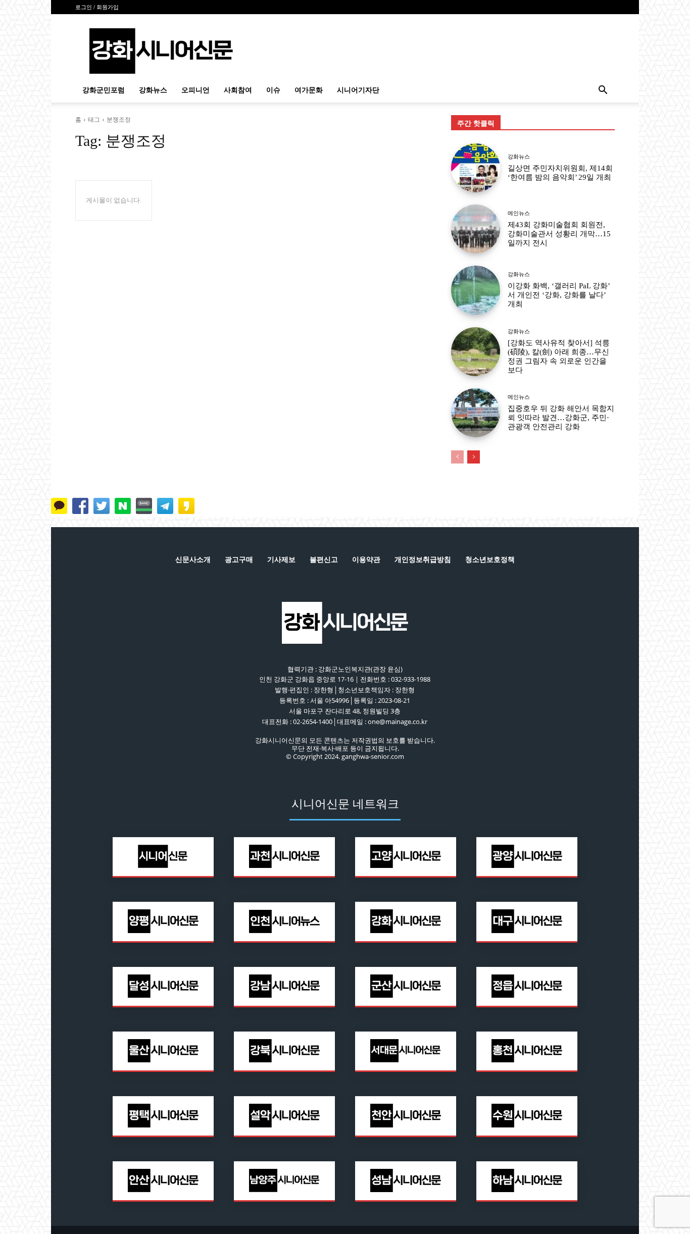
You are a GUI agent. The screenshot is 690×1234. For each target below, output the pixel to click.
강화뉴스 (153, 90)
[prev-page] (457, 457)
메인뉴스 (519, 213)
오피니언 (195, 90)
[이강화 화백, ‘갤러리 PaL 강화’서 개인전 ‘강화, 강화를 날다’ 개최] (475, 290)
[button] (602, 91)
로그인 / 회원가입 (97, 7)
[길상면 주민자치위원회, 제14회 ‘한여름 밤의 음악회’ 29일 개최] (475, 167)
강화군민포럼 (103, 90)
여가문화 (308, 90)
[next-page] (473, 457)
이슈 (273, 90)
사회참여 (238, 90)
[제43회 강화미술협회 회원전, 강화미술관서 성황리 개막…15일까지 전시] (475, 228)
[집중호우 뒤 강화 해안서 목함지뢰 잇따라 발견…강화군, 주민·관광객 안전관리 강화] (475, 412)
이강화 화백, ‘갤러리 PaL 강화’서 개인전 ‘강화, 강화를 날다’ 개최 (559, 295)
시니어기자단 (358, 90)
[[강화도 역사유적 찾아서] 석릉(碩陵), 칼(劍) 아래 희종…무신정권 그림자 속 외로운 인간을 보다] (475, 351)
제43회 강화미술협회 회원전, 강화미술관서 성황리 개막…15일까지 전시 (559, 234)
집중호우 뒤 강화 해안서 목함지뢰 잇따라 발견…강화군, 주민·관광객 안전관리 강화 (561, 417)
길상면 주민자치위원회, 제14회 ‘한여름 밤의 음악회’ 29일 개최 (560, 172)
